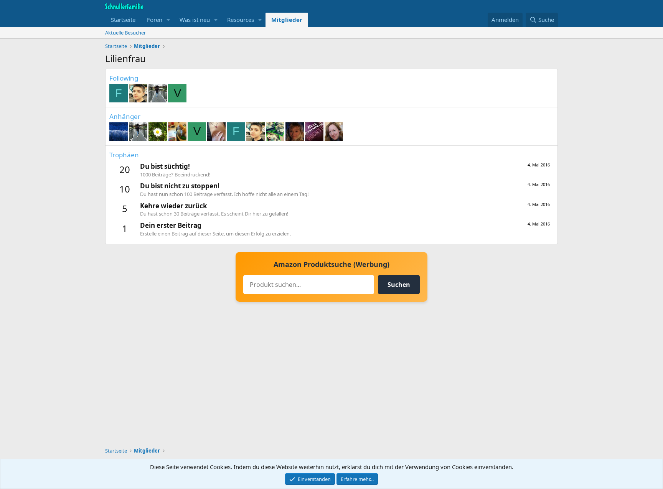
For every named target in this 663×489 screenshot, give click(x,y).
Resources (240, 19)
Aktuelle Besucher (125, 32)
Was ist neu (195, 19)
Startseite (123, 19)
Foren (154, 19)
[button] (168, 20)
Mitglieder (286, 19)
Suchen (399, 284)
